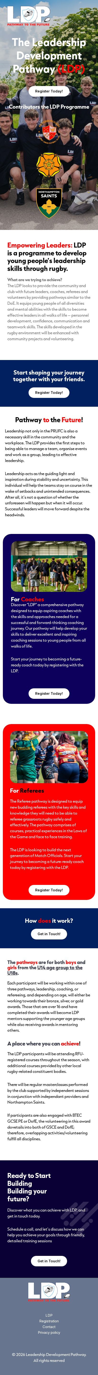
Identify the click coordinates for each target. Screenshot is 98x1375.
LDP (49, 1315)
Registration (49, 1321)
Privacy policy (49, 1332)
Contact (49, 1327)
